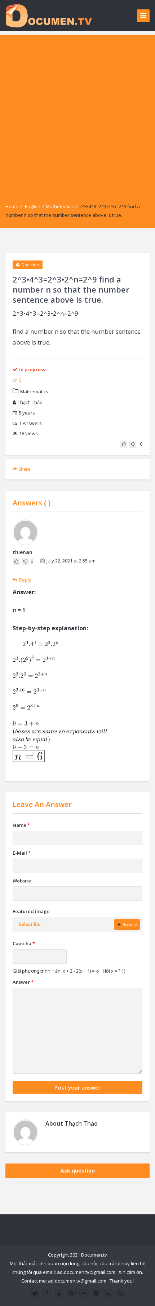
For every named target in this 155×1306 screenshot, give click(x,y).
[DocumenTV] (48, 15)
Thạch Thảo (30, 402)
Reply (25, 580)
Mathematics (60, 206)
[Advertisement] (77, 112)
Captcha (24, 943)
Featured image (31, 911)
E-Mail (22, 853)
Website (22, 880)
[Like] (123, 444)
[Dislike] (132, 444)
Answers (30, 423)
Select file (29, 924)
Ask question (78, 1170)
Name (21, 825)
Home (11, 206)
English (32, 206)
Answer (23, 982)
